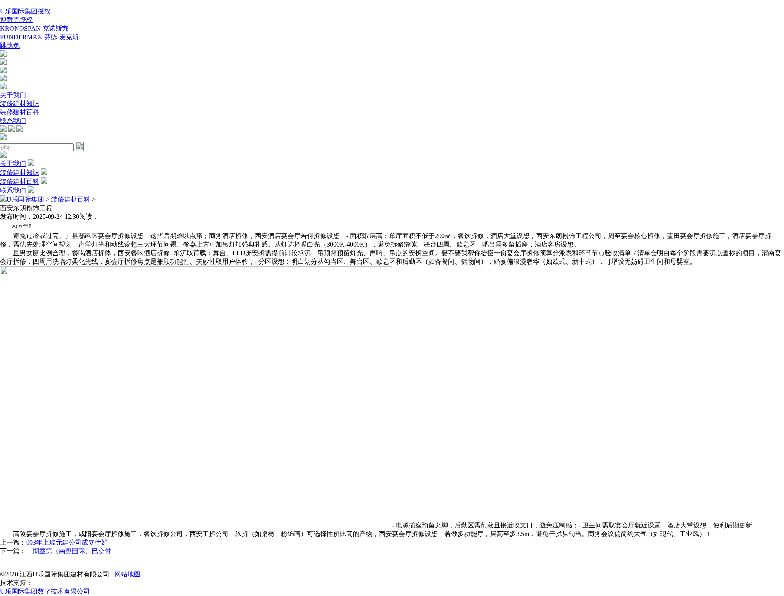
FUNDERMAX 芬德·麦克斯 (39, 36)
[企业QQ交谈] (3, 54)
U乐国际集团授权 (25, 11)
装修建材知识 (19, 103)
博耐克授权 (16, 19)
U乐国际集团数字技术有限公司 (45, 591)
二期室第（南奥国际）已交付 (68, 550)
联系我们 (13, 120)
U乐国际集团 (25, 199)
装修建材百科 (19, 112)
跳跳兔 (10, 45)
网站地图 (127, 574)
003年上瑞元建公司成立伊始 (67, 542)
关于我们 (13, 94)
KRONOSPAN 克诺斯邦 (34, 28)
